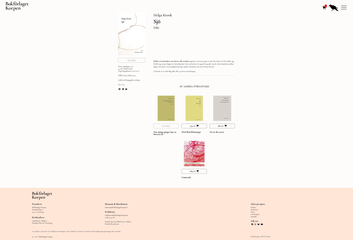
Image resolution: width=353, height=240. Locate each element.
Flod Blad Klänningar (191, 132)
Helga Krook (163, 15)
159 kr (192, 126)
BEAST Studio (266, 237)
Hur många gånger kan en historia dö (165, 133)
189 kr (221, 126)
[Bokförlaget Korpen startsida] (17, 7)
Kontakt (254, 217)
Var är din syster (217, 132)
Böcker (253, 207)
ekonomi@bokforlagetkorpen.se (116, 207)
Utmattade (186, 177)
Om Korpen (255, 214)
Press (253, 212)
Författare (254, 210)
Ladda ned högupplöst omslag (129, 80)
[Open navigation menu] (343, 7)
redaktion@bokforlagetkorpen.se (116, 215)
